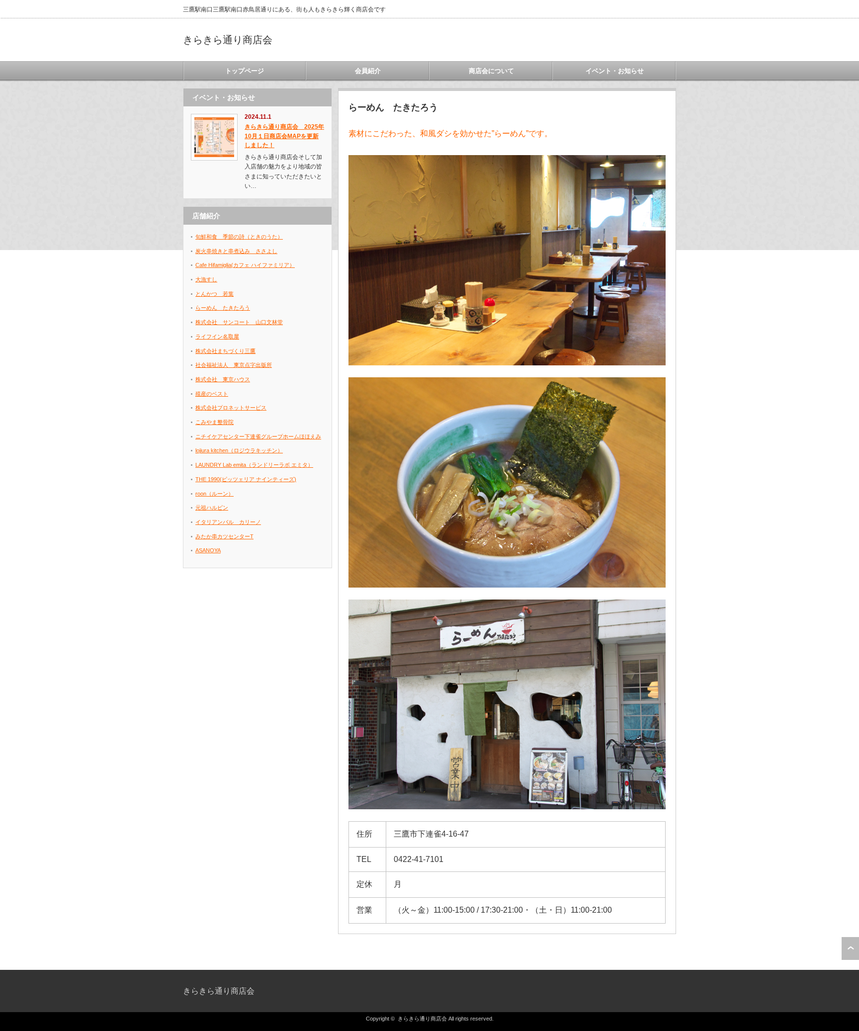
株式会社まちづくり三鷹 (225, 351)
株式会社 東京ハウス (222, 379)
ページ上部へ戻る (850, 948)
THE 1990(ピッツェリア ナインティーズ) (245, 479)
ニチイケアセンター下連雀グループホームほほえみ (258, 436)
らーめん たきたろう (222, 308)
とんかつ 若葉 (214, 294)
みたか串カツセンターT (224, 536)
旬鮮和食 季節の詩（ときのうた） (239, 237)
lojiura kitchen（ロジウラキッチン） (239, 450)
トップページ (244, 71)
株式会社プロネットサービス (230, 408)
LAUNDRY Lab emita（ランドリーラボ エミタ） (254, 465)
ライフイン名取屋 (217, 337)
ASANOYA (208, 550)
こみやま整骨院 (214, 422)
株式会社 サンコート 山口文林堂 (239, 322)
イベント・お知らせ (615, 71)
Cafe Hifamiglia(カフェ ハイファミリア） (245, 265)
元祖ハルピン (211, 508)
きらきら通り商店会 (227, 39)
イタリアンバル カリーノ (228, 522)
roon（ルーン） (214, 494)
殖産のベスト (211, 394)
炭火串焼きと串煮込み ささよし (236, 251)
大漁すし (206, 279)
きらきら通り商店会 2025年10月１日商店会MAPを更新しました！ (284, 136)
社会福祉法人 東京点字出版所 (233, 365)
